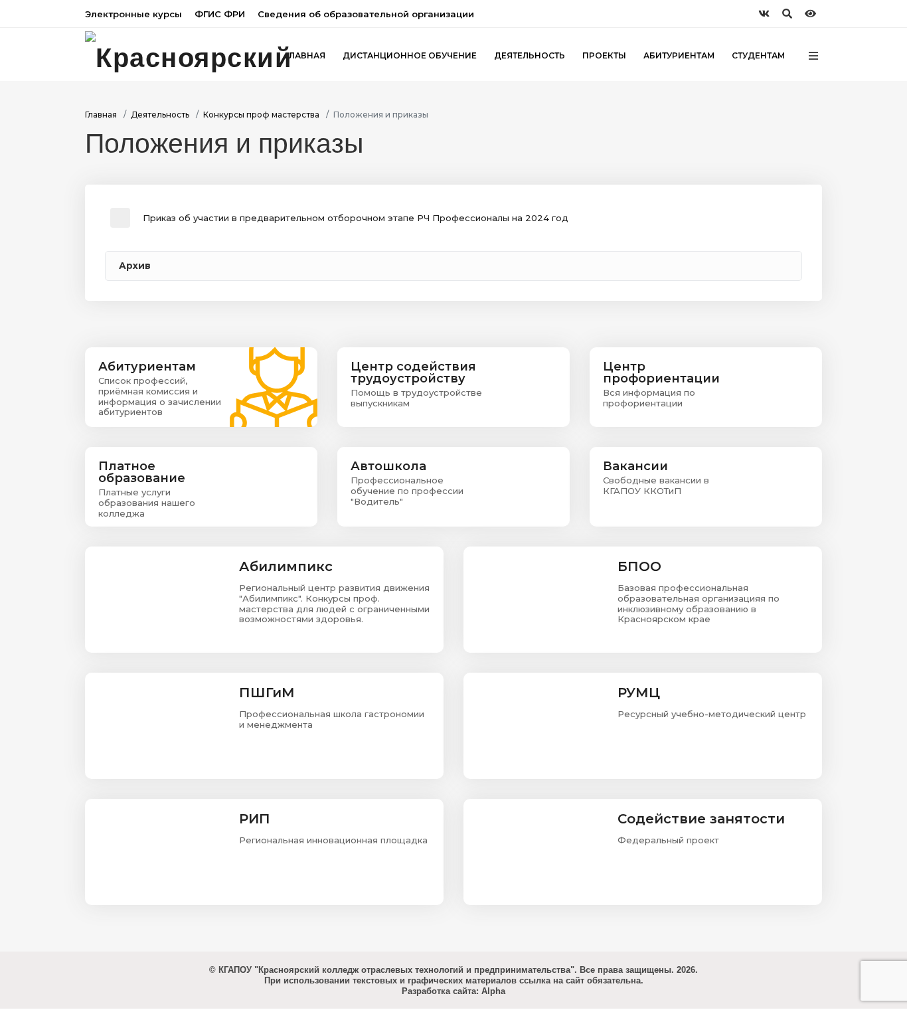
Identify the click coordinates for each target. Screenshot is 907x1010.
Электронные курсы (133, 14)
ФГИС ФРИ (220, 14)
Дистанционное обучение (410, 55)
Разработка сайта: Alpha (453, 991)
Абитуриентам (678, 55)
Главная (101, 115)
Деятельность (529, 55)
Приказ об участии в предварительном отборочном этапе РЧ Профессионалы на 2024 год (355, 217)
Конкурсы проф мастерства (261, 115)
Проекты (604, 55)
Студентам (758, 55)
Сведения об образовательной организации (366, 14)
